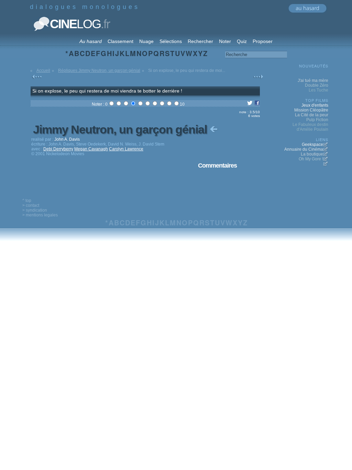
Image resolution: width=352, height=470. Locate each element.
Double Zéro (316, 85)
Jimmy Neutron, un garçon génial (121, 129)
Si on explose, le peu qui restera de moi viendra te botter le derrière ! (107, 91)
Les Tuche (318, 90)
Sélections (171, 41)
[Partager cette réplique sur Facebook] (257, 104)
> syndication (34, 210)
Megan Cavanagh (91, 149)
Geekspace (312, 144)
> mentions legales (40, 215)
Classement (120, 41)
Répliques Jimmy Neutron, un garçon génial (99, 70)
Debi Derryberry (58, 149)
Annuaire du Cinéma (303, 149)
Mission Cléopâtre (311, 110)
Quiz (242, 41)
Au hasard (90, 41)
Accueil (43, 70)
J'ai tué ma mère (313, 80)
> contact (30, 205)
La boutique (312, 154)
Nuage (146, 41)
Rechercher (200, 41)
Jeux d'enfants (314, 105)
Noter (225, 41)
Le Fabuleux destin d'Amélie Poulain (310, 127)
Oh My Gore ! (311, 159)
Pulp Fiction (317, 119)
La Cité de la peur (311, 115)
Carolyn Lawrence (126, 149)
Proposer (263, 41)
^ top (26, 200)
